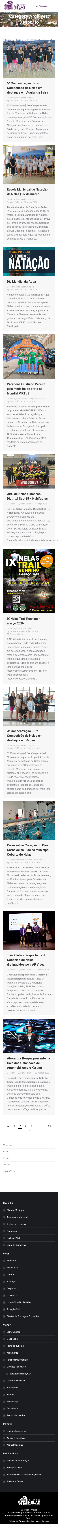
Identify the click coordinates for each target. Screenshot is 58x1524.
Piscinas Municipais (25, 97)
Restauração (13, 1401)
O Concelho (12, 1339)
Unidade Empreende (17, 1431)
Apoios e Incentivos (16, 1438)
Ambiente (11, 1260)
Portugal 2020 (13, 1238)
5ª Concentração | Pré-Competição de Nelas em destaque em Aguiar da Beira (27, 87)
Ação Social (12, 1267)
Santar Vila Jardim (16, 1415)
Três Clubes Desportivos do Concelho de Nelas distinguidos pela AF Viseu (27, 959)
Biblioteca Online (15, 1481)
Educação (11, 1281)
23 (49, 1126)
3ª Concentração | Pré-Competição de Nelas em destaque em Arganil (24, 735)
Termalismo (12, 1408)
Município (7, 1145)
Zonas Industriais (15, 1445)
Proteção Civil (13, 1309)
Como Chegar (13, 1332)
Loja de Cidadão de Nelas (19, 1302)
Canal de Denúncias (16, 1245)
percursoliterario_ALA (20, 1373)
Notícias (28, 628)
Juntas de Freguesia (16, 1224)
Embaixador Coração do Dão (29, 398)
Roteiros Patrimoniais (17, 1360)
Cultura (10, 1274)
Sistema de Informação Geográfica (24, 1474)
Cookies (45, 1521)
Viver (5, 1151)
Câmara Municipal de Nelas (20, 1512)
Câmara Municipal (15, 1210)
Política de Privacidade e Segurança (25, 1521)
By (14, 100)
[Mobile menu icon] (53, 6)
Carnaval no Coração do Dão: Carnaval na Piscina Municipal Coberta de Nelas (28, 849)
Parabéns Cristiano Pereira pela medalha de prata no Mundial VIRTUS (26, 388)
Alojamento (12, 1353)
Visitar (6, 1158)
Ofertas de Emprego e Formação (23, 1316)
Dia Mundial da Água (21, 281)
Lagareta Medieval (16, 1380)
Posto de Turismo (15, 1346)
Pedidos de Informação (18, 1460)
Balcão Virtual (10, 1171)
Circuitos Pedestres (16, 1366)
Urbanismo (12, 1295)
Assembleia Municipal (17, 1217)
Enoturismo (12, 1387)
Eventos (20, 628)
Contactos (12, 1231)
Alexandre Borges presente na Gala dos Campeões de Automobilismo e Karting (28, 1063)
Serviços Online (14, 1467)
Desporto (11, 97)
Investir (6, 1164)
